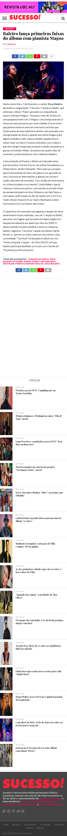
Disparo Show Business (51, 804)
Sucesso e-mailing (30, 801)
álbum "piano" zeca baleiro (39, 261)
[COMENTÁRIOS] (51, 55)
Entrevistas (30, 825)
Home (6, 825)
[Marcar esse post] (37, 55)
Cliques (40, 828)
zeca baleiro (52, 264)
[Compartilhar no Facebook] (15, 55)
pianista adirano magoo (29, 264)
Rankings (59, 825)
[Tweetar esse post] (22, 55)
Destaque (8, 264)
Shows (29, 828)
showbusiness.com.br (50, 798)
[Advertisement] (33, 328)
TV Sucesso (45, 825)
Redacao (11, 44)
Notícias (16, 825)
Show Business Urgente (24, 804)
